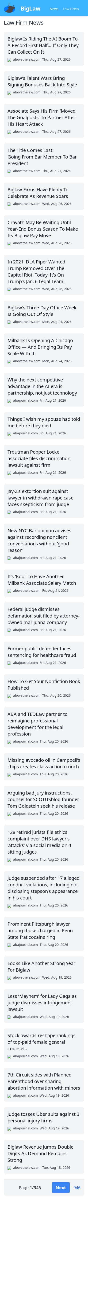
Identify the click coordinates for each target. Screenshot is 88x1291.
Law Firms (71, 9)
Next (61, 1187)
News (54, 9)
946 (76, 1187)
